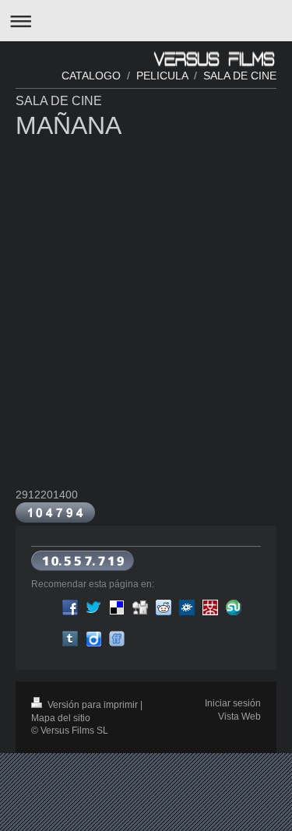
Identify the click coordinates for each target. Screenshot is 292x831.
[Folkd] (187, 607)
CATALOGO (91, 75)
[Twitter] (93, 607)
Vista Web (239, 716)
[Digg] (140, 607)
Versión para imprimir (92, 704)
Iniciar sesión (233, 703)
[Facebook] (70, 607)
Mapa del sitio (60, 718)
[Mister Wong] (210, 607)
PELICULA (160, 75)
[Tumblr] (70, 638)
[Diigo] (93, 638)
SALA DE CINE (239, 75)
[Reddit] (163, 607)
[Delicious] (117, 607)
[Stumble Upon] (233, 607)
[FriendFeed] (117, 638)
